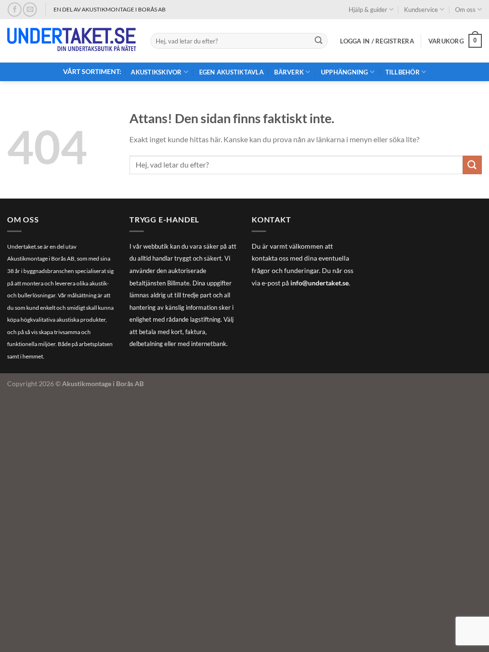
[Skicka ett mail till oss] (30, 9)
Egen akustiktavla (231, 72)
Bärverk (289, 72)
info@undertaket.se (319, 283)
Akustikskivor (156, 72)
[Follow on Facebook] (14, 9)
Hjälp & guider (368, 9)
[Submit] (318, 41)
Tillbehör (402, 72)
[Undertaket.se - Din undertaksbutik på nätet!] (71, 41)
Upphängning (344, 72)
